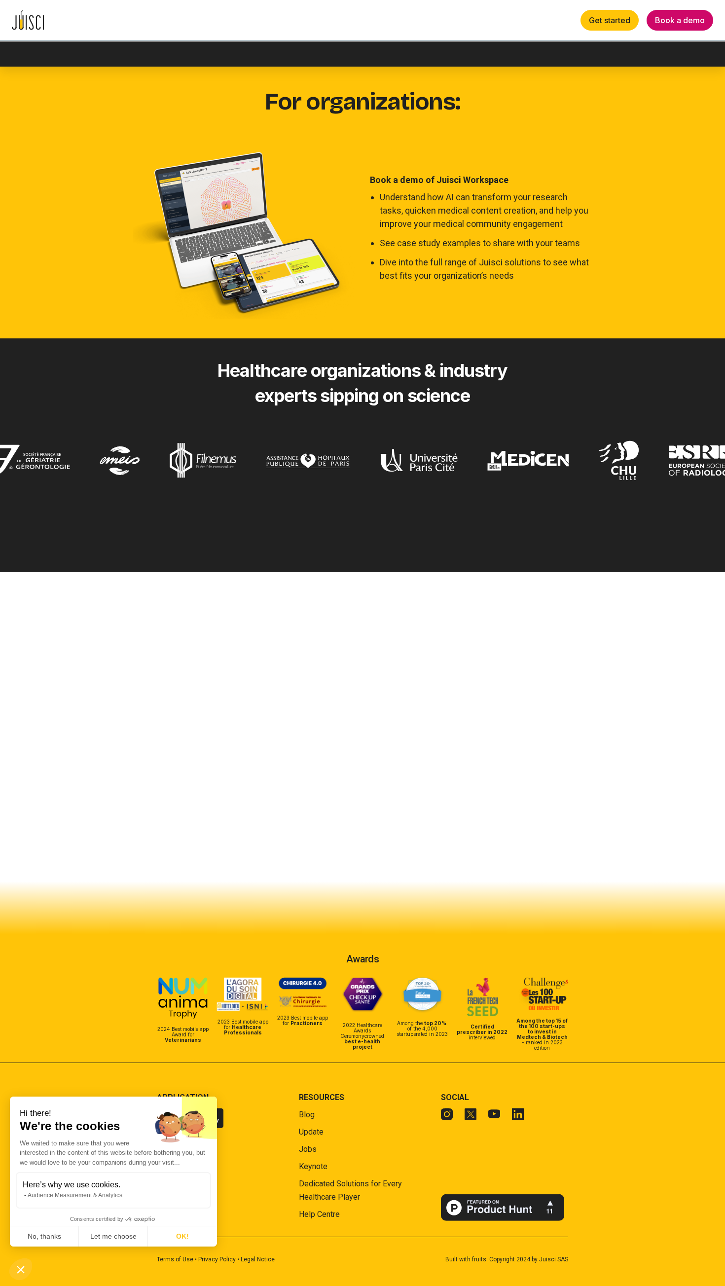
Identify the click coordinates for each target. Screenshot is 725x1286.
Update (311, 1132)
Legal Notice (258, 1259)
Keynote (313, 1166)
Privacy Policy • (219, 1259)
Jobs (308, 1149)
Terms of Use (176, 1259)
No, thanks (44, 1236)
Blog (307, 1114)
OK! (182, 1236)
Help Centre (319, 1214)
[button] (21, 1269)
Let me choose (113, 1236)
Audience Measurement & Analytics (75, 1195)
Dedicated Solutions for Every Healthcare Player (350, 1190)
